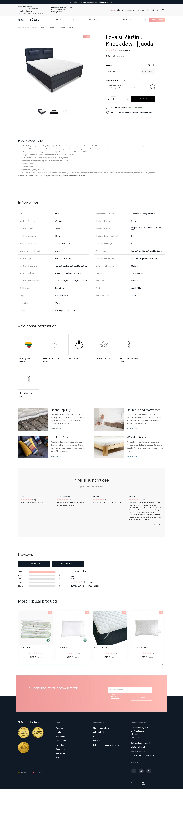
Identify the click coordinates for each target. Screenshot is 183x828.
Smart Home (61, 749)
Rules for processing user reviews (106, 745)
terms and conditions (115, 697)
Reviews (141, 10)
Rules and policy (99, 732)
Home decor (60, 745)
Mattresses (99, 20)
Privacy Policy (21, 783)
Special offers (61, 753)
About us (120, 10)
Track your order (130, 10)
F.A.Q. (95, 736)
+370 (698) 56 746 (58, 9)
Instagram (148, 770)
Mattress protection (100, 647)
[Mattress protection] (110, 628)
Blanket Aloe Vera (25, 647)
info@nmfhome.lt (138, 747)
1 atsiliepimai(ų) (124, 50)
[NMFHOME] (28, 19)
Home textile (61, 740)
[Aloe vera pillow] (73, 628)
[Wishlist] (158, 10)
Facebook (133, 770)
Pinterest (141, 770)
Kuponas (113, 10)
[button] (159, 525)
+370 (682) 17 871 (138, 751)
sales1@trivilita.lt (57, 11)
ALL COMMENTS (68, 564)
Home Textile (134, 20)
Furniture (64, 20)
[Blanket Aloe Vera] (36, 628)
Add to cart (143, 99)
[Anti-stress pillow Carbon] (147, 628)
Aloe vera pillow (62, 647)
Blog (57, 757)
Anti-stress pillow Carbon (139, 647)
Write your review (34, 564)
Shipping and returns (101, 728)
